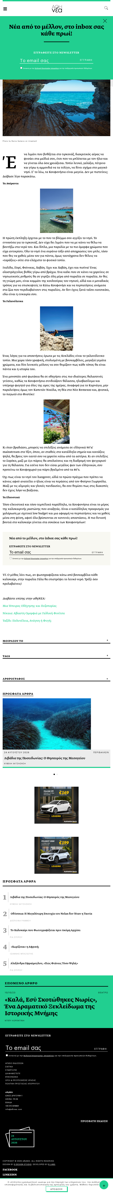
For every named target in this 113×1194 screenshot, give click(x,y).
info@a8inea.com (13, 1109)
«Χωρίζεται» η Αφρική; (25, 947)
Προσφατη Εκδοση (94, 1121)
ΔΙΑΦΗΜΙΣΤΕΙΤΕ (12, 1073)
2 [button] (57, 774)
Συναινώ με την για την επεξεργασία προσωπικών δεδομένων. (47, 558)
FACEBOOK (10, 1170)
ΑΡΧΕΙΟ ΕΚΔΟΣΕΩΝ (14, 1063)
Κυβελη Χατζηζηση (21, 903)
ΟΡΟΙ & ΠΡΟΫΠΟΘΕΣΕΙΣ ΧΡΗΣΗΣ (20, 1080)
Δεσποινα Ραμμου (20, 920)
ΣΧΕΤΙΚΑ (9, 1066)
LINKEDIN (10, 1175)
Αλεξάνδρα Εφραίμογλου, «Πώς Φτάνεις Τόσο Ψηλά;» (44, 963)
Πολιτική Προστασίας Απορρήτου (36, 558)
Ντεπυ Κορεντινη (15, 1020)
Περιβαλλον (101, 752)
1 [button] (54, 774)
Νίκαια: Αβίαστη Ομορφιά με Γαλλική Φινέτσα (34, 613)
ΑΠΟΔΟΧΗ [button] (56, 1188)
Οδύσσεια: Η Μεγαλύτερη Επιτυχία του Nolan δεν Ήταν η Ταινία (51, 914)
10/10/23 (10, 992)
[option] (56, 733)
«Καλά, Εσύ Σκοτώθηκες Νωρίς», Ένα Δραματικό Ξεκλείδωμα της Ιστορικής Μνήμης (51, 1006)
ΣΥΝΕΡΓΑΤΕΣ (11, 1069)
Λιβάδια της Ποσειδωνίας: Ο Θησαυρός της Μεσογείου (44, 897)
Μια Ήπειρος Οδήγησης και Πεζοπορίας (30, 606)
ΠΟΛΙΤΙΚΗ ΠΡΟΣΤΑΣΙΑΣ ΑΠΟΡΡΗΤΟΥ (22, 1083)
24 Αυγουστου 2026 (16, 752)
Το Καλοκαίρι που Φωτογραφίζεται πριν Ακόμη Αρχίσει (45, 930)
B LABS (51, 1164)
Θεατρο (103, 992)
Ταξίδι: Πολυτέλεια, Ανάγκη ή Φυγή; (27, 621)
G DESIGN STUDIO (22, 1164)
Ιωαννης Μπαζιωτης (21, 953)
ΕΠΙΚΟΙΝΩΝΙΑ (11, 1076)
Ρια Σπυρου (16, 937)
